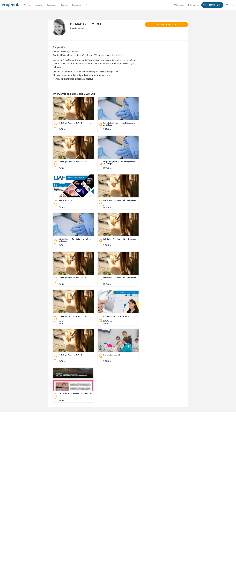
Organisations (52, 5)
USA (232, 5)
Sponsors (64, 5)
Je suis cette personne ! (166, 24)
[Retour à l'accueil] (10, 4)
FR (227, 5)
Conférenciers (77, 5)
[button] (88, 5)
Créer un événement (212, 4)
